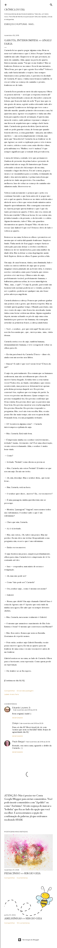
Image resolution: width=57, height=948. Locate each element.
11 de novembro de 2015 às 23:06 (38, 742)
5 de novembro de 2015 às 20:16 (25, 710)
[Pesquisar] (51, 4)
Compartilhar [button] (9, 691)
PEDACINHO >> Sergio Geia (22, 873)
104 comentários (23, 923)
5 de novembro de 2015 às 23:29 (31, 723)
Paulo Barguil (18, 741)
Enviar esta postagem (25, 691)
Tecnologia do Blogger (30, 940)
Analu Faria (14, 694)
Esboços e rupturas (15, 24)
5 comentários (22, 878)
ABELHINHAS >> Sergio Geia (23, 918)
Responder (17, 718)
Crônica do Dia (14, 9)
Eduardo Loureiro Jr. (21, 707)
